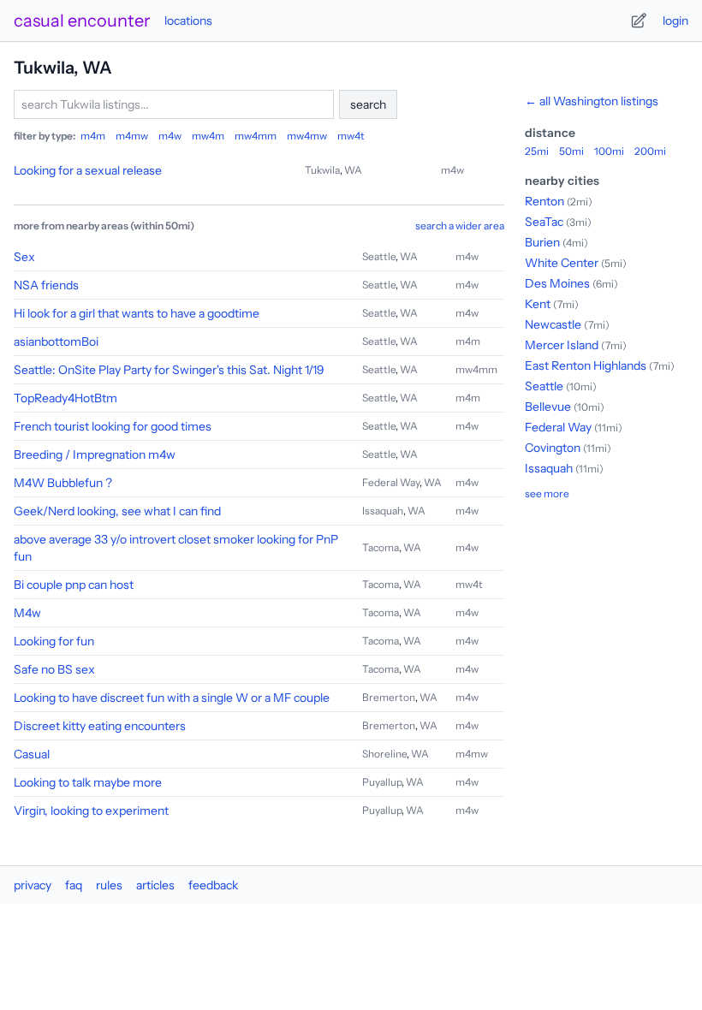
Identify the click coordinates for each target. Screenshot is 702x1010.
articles (155, 885)
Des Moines (557, 283)
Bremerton (388, 697)
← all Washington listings (591, 101)
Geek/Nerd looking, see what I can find (117, 511)
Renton (544, 201)
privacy (32, 885)
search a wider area (459, 225)
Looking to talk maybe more (88, 782)
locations (188, 20)
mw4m (208, 135)
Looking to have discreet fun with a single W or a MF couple (172, 697)
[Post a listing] (638, 20)
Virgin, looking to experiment (91, 810)
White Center (561, 262)
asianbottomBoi (56, 341)
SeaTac (544, 221)
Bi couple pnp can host (74, 584)
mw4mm (256, 135)
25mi (537, 151)
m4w (169, 135)
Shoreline (384, 753)
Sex (24, 256)
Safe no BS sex (54, 669)
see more (547, 493)
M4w (27, 613)
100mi (609, 151)
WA (353, 169)
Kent (537, 304)
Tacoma (380, 547)
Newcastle (553, 324)
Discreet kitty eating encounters (100, 726)
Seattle (379, 256)
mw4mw (307, 135)
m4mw (132, 135)
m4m (92, 135)
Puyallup (382, 781)
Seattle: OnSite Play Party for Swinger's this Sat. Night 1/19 (169, 369)
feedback (213, 885)
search (368, 104)
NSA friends (46, 285)
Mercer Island (561, 345)
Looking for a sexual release (88, 170)
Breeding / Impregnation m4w (95, 454)
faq (73, 885)
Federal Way (390, 482)
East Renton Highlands (585, 365)
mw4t (351, 135)
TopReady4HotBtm (65, 398)
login (675, 20)
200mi (650, 151)
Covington (552, 447)
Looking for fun (54, 641)
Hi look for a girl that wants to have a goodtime (136, 313)
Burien (542, 242)
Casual (32, 754)
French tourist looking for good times (112, 426)
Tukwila (322, 169)
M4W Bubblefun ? (63, 482)
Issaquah (382, 510)
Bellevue (548, 406)
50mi (571, 151)
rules (109, 885)
